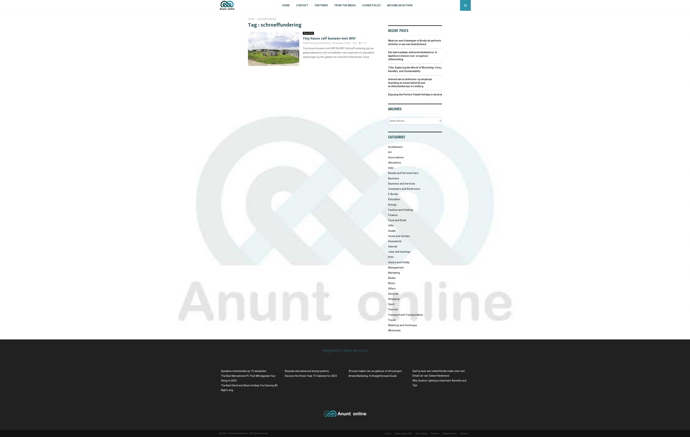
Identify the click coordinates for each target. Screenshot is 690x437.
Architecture (395, 147)
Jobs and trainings (399, 251)
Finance (392, 215)
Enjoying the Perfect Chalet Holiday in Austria (415, 94)
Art (390, 152)
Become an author (400, 5)
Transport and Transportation (405, 314)
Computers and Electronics (404, 188)
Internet (392, 246)
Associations (396, 157)
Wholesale (394, 330)
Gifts (391, 225)
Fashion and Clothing (400, 209)
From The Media (345, 5)
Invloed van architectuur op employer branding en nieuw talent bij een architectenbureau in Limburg (410, 83)
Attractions (394, 162)
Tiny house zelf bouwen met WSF (329, 38)
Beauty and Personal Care (403, 173)
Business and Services (401, 183)
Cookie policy (371, 5)
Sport (391, 304)
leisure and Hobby (399, 262)
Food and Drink (397, 220)
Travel (391, 320)
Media (391, 278)
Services (393, 293)
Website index (450, 433)
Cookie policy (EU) (403, 433)
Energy (392, 204)
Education (394, 199)
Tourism (393, 309)
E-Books (393, 194)
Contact (302, 5)
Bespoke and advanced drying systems (307, 371)
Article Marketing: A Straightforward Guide (373, 375)
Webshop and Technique (402, 325)
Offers (392, 288)
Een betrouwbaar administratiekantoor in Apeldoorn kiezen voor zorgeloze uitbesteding (412, 56)
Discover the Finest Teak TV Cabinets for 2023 (311, 375)
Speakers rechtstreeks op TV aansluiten (243, 371)
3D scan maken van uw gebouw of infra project (375, 371)
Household (308, 33)
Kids (391, 257)
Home (286, 5)
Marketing (394, 272)
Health (392, 230)
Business (393, 178)
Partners (321, 5)
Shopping (393, 299)
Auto (391, 167)
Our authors (421, 433)
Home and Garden (399, 236)
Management (396, 267)
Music (391, 283)
